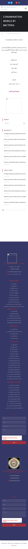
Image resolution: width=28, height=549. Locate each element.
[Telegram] (11, 3)
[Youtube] (16, 3)
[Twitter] (9, 3)
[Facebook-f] (19, 3)
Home (2, 33)
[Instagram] (14, 3)
